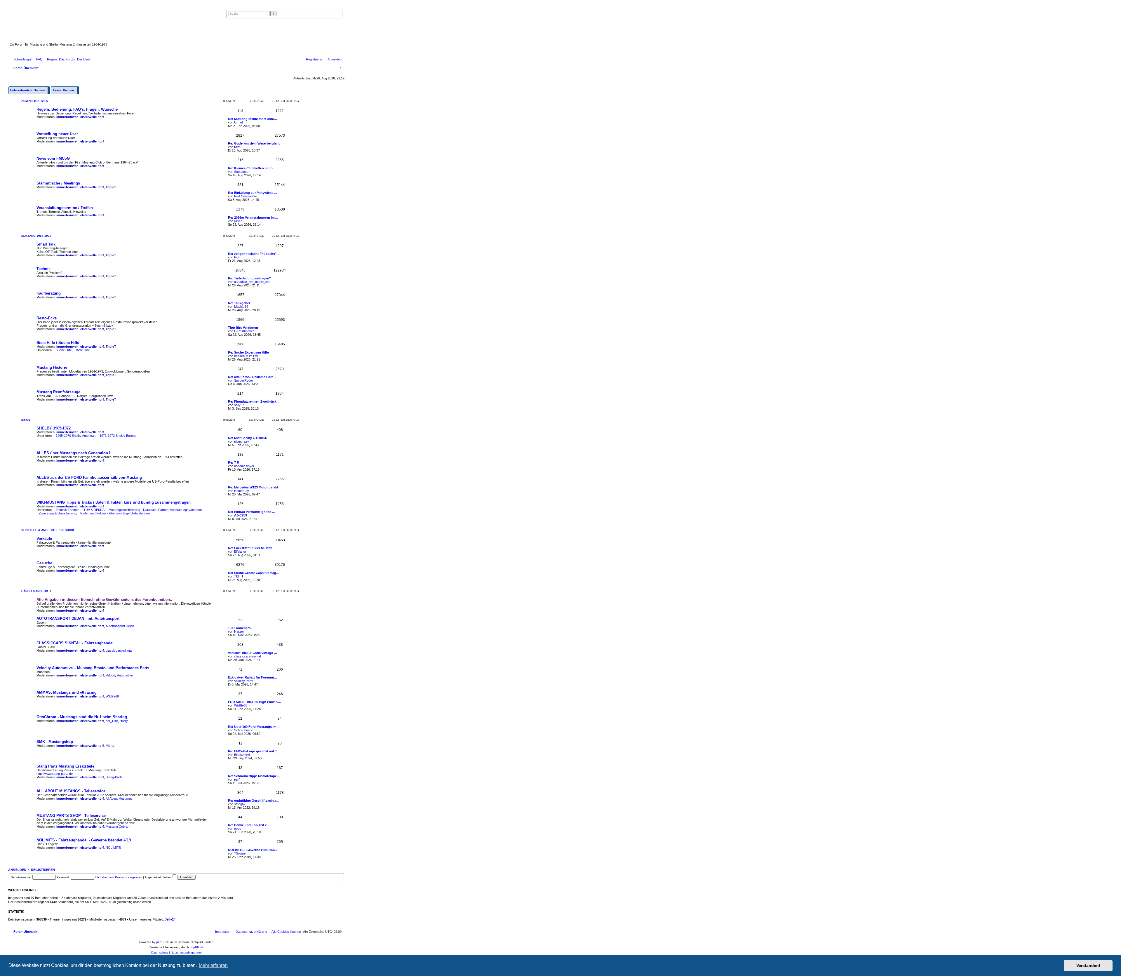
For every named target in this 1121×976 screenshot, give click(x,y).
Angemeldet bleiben (159, 877)
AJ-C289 (240, 515)
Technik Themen (67, 510)
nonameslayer (244, 466)
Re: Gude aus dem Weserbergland (254, 143)
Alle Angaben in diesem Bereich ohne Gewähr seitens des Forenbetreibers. (104, 599)
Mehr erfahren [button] (213, 965)
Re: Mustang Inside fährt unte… (252, 119)
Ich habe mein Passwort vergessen (118, 877)
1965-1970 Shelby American (75, 435)
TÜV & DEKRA (94, 510)
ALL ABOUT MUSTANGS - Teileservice (70, 791)
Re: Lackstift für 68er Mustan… (252, 548)
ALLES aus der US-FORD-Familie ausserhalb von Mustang (89, 477)
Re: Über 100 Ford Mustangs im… (254, 726)
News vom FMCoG (53, 158)
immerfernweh (67, 117)
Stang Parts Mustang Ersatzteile (65, 766)
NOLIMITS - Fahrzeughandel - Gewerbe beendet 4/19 (83, 840)
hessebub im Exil (246, 356)
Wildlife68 (112, 696)
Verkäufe (44, 538)
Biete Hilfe (83, 350)
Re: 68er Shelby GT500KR (247, 438)
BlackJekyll (242, 754)
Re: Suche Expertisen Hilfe (248, 352)
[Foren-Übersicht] (144, 26)
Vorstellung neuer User (57, 134)
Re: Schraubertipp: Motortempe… (254, 776)
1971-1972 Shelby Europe (118, 435)
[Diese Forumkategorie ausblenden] (341, 100)
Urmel (238, 122)
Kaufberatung (48, 293)
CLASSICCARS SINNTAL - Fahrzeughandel (75, 643)
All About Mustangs (119, 798)
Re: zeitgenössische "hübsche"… (254, 253)
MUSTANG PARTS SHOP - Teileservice (71, 815)
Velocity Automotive (119, 675)
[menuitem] (38, 59)
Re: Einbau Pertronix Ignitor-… (251, 512)
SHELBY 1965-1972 (53, 428)
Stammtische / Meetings (58, 183)
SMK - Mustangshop (54, 742)
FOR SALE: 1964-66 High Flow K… (254, 702)
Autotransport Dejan (120, 626)
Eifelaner (240, 551)
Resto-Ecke (46, 318)
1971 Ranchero (239, 628)
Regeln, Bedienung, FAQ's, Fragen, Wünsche (77, 109)
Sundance (241, 171)
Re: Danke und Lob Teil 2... (248, 825)
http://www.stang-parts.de (54, 773)
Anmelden (17, 869)
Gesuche (44, 563)
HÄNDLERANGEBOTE (36, 591)
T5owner (240, 853)
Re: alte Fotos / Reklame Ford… (252, 377)
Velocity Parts (243, 681)
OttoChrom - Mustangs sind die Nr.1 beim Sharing (81, 717)
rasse (238, 221)
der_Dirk (112, 721)
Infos (25, 419)
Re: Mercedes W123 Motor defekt (253, 487)
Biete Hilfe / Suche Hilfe (57, 342)
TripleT (111, 187)
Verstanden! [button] (1088, 965)
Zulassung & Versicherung (57, 513)
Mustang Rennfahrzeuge (58, 392)
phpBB (161, 942)
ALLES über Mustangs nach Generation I (73, 453)
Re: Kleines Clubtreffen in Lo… (252, 168)
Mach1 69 (241, 306)
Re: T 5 (233, 462)
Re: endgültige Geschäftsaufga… (253, 800)
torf (101, 117)
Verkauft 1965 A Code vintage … (252, 653)
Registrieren (43, 869)
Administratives (34, 100)
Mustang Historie (51, 367)
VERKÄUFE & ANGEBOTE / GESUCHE (48, 530)
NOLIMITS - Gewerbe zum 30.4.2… (254, 850)
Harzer (239, 631)
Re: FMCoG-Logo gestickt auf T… (254, 751)
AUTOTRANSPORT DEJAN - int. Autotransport (77, 618)
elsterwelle (88, 117)
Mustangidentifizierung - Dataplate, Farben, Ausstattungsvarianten (155, 510)
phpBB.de (196, 947)
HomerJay (241, 491)
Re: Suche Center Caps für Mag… (253, 573)
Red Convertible (245, 196)
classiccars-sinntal (119, 650)
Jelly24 (170, 919)
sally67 (239, 405)
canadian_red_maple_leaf (252, 281)
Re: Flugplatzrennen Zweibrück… (254, 401)
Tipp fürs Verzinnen (243, 327)
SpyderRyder (243, 380)
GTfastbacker (244, 331)
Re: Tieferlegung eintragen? (249, 278)
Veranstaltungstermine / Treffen (64, 208)
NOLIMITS (113, 847)
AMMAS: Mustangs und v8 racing (66, 692)
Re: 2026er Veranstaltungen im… (253, 217)
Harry (124, 721)
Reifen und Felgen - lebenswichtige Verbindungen (115, 513)
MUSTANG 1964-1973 (36, 235)
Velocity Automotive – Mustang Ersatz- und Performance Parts (92, 668)
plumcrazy (241, 441)
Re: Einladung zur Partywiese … (252, 192)
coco (237, 828)
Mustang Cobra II (118, 826)
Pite (236, 257)
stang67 (240, 804)
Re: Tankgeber (239, 303)
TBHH (238, 576)
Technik (43, 269)
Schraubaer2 (243, 730)
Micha (110, 745)
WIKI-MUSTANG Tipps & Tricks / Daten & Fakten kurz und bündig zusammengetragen (113, 502)
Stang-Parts (114, 777)
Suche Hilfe (64, 350)
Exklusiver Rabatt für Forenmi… (252, 677)
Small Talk (45, 244)
